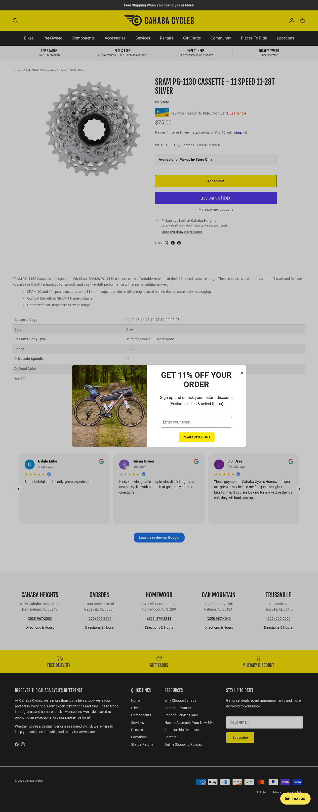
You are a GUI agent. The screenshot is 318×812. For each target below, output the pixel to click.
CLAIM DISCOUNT (196, 437)
